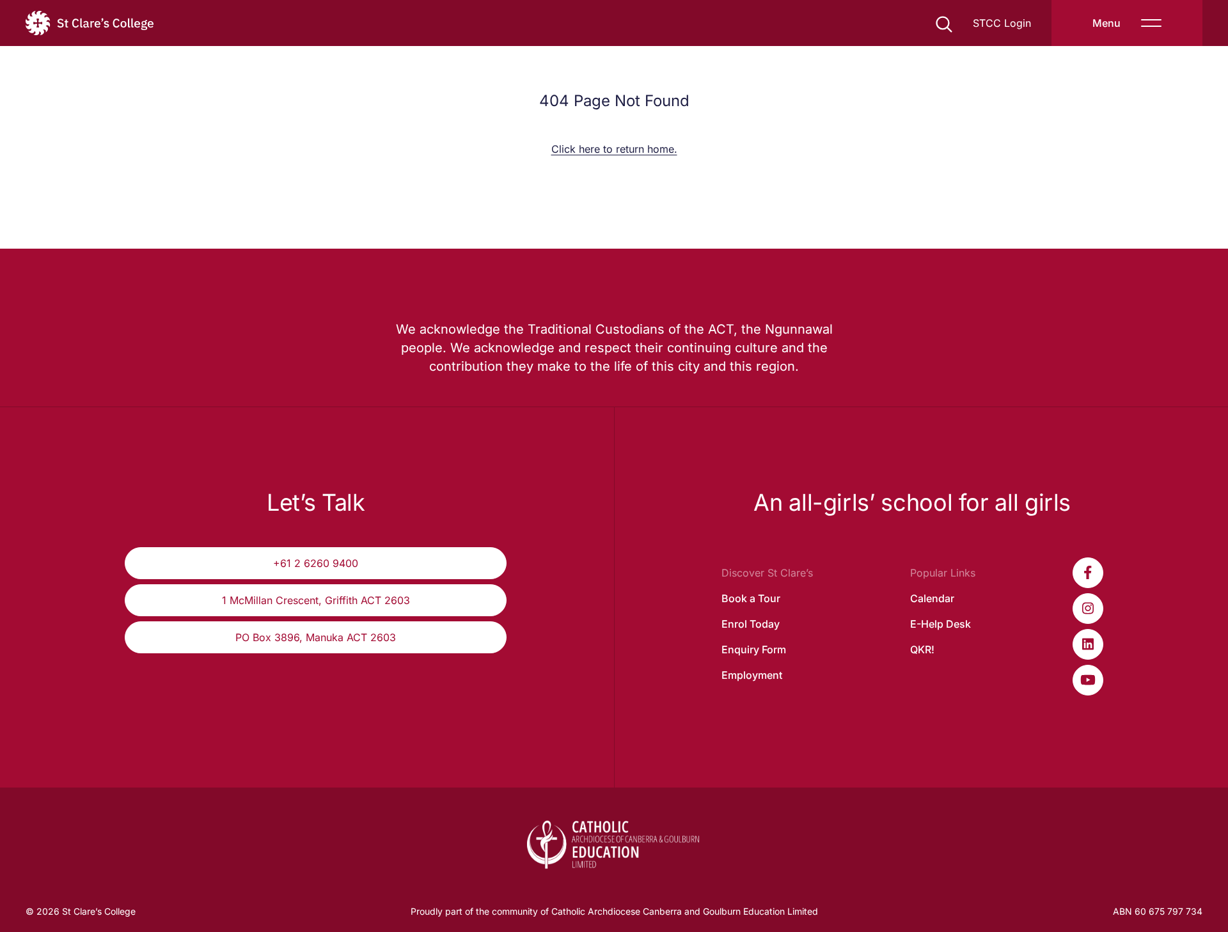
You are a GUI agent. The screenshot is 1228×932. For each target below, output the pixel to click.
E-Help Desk (940, 623)
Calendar (932, 598)
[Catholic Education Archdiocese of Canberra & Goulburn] (614, 844)
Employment (751, 675)
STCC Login (1002, 23)
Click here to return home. (614, 149)
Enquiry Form (753, 649)
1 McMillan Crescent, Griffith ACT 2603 (316, 600)
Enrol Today (750, 623)
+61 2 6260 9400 (315, 563)
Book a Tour (750, 598)
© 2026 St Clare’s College (81, 911)
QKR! (922, 649)
